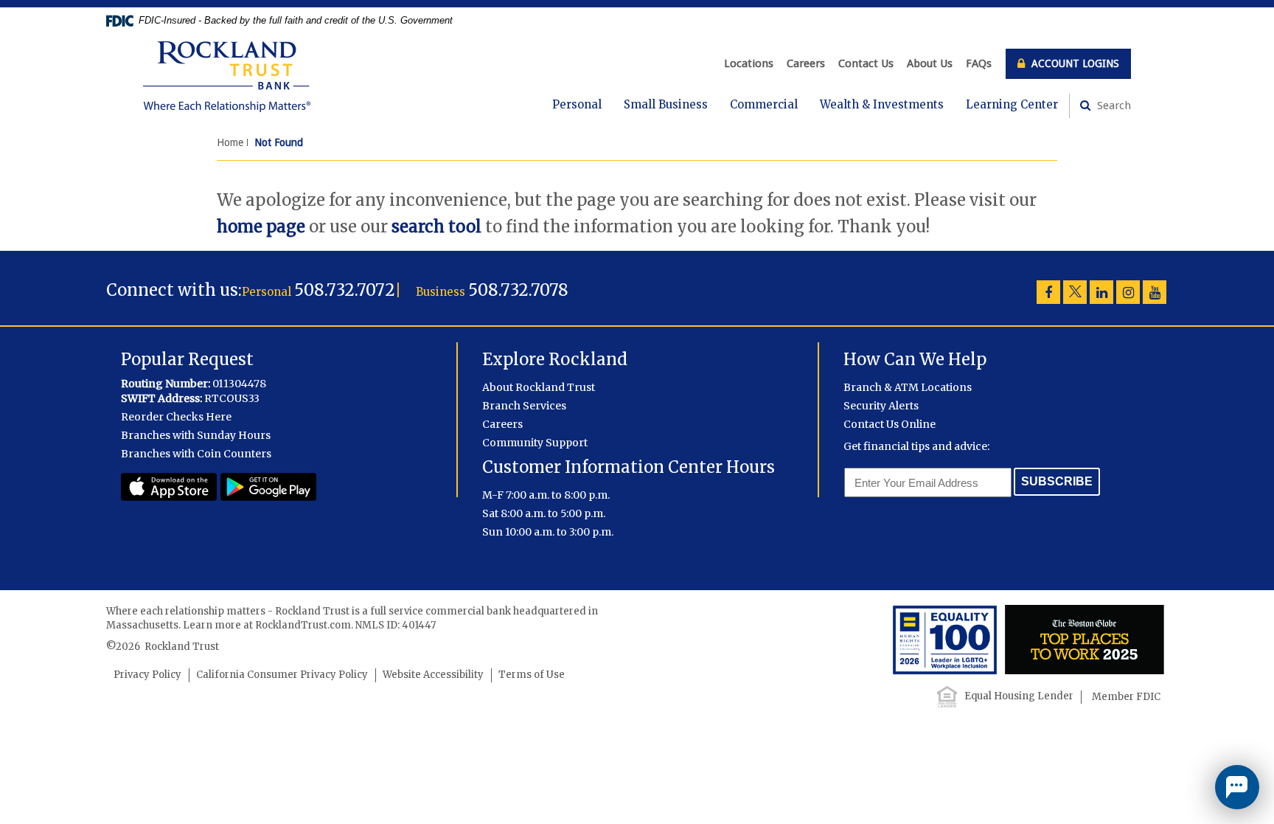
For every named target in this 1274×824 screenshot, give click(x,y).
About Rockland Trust (538, 387)
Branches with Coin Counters (196, 453)
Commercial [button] (764, 104)
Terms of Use (531, 674)
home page (261, 226)
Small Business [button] (666, 104)
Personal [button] (577, 104)
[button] (1237, 787)
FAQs (979, 63)
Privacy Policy (147, 674)
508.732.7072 (344, 290)
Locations (748, 63)
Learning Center (1012, 104)
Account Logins (1073, 63)
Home (230, 142)
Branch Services (524, 405)
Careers (806, 63)
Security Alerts (881, 405)
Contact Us (866, 63)
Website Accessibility (433, 674)
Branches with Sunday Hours (196, 435)
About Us (930, 63)
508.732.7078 (518, 290)
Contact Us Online (889, 424)
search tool (436, 226)
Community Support (535, 442)
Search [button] (1112, 105)
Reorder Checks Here (176, 416)
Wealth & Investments (882, 104)
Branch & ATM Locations (907, 387)
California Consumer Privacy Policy (282, 674)
